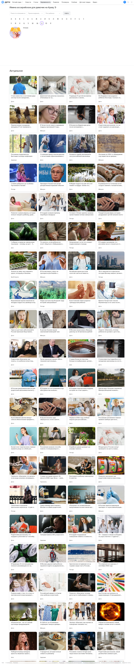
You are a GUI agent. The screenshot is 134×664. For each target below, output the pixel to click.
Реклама (15, 662)
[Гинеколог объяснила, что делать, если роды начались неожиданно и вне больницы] (23, 470)
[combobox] (33, 13)
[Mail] (2, 2)
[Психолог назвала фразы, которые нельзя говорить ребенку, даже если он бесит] (23, 206)
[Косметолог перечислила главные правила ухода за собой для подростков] (23, 440)
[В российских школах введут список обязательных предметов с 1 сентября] (23, 411)
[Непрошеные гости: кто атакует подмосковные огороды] (81, 236)
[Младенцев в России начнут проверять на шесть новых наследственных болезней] (110, 440)
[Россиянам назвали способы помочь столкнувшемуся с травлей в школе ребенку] (52, 440)
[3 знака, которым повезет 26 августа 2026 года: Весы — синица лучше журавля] (52, 470)
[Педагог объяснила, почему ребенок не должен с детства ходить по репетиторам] (110, 323)
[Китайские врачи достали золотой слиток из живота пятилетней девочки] (81, 265)
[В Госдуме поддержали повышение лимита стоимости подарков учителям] (81, 528)
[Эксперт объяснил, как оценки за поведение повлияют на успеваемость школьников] (81, 616)
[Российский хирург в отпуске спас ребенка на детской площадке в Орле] (52, 587)
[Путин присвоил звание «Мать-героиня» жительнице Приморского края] (52, 353)
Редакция (61, 662)
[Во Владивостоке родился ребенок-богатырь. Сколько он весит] (110, 89)
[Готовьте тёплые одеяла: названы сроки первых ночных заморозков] (81, 206)
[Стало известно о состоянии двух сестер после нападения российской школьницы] (23, 89)
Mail (3, 662)
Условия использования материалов (111, 662)
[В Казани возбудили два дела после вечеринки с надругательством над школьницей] (81, 119)
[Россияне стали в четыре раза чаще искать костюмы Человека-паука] (81, 645)
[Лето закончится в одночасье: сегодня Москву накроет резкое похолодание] (110, 265)
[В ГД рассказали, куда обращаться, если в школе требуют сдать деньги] (52, 411)
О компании (8, 662)
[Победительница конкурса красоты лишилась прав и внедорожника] (23, 645)
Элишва (25, 28)
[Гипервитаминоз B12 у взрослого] (52, 528)
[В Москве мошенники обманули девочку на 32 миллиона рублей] (81, 323)
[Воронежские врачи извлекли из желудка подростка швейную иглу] (23, 294)
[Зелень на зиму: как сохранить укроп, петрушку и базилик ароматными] (23, 265)
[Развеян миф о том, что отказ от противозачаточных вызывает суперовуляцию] (23, 587)
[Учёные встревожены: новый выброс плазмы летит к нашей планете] (110, 616)
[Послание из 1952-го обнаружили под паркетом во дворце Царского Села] (110, 148)
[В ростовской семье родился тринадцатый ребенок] (81, 294)
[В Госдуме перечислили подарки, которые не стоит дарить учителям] (81, 382)
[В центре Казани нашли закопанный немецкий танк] (52, 323)
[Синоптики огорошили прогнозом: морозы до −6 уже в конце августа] (23, 499)
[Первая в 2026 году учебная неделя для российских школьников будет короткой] (81, 411)
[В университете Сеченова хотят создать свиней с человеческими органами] (110, 177)
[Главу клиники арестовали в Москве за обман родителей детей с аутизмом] (52, 499)
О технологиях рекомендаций (74, 662)
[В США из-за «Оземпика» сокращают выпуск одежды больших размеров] (52, 616)
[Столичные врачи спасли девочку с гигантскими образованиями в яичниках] (52, 148)
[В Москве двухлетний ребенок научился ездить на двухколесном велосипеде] (52, 557)
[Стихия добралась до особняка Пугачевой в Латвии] (23, 177)
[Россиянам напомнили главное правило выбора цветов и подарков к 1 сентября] (110, 411)
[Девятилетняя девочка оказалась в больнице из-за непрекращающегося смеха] (52, 89)
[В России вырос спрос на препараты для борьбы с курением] (52, 265)
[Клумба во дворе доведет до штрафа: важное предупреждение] (81, 440)
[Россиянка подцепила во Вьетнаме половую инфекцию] (23, 148)
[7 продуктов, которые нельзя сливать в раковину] (52, 645)
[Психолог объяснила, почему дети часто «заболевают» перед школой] (81, 587)
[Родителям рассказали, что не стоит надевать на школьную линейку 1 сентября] (110, 119)
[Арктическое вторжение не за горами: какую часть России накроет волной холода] (81, 557)
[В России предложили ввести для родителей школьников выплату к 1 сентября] (23, 382)
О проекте (55, 662)
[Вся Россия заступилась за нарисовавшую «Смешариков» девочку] (110, 587)
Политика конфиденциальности (91, 662)
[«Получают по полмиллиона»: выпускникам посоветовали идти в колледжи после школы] (81, 499)
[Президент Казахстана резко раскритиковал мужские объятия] (52, 177)
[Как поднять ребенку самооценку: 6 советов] (81, 470)
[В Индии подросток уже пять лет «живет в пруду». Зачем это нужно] (81, 177)
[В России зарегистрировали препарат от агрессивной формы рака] (110, 499)
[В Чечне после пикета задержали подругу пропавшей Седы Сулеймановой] (52, 119)
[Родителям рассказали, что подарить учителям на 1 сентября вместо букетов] (23, 528)
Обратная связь (126, 662)
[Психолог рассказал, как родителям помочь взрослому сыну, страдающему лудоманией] (110, 470)
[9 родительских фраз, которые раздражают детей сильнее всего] (110, 206)
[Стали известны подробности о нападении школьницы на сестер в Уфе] (110, 353)
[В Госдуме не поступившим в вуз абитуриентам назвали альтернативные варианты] (52, 382)
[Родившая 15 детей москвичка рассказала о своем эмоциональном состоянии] (81, 89)
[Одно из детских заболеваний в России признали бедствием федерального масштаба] (23, 323)
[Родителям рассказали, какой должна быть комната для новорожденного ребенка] (110, 645)
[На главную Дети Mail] (7, 2)
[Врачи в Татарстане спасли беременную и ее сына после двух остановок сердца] (110, 294)
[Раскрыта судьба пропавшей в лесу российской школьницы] (81, 148)
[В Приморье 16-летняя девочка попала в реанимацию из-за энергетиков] (23, 557)
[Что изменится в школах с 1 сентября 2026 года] (110, 557)
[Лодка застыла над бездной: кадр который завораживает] (52, 294)
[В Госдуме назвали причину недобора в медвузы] (52, 206)
